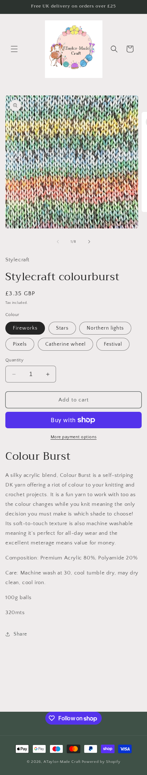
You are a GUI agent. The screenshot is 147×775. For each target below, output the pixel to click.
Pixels (20, 344)
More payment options (74, 437)
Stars (62, 328)
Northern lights (105, 328)
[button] (14, 49)
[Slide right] (89, 242)
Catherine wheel (65, 344)
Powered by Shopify (101, 762)
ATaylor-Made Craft (62, 762)
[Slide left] (58, 242)
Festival (113, 344)
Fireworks (25, 328)
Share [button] (20, 634)
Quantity (14, 359)
